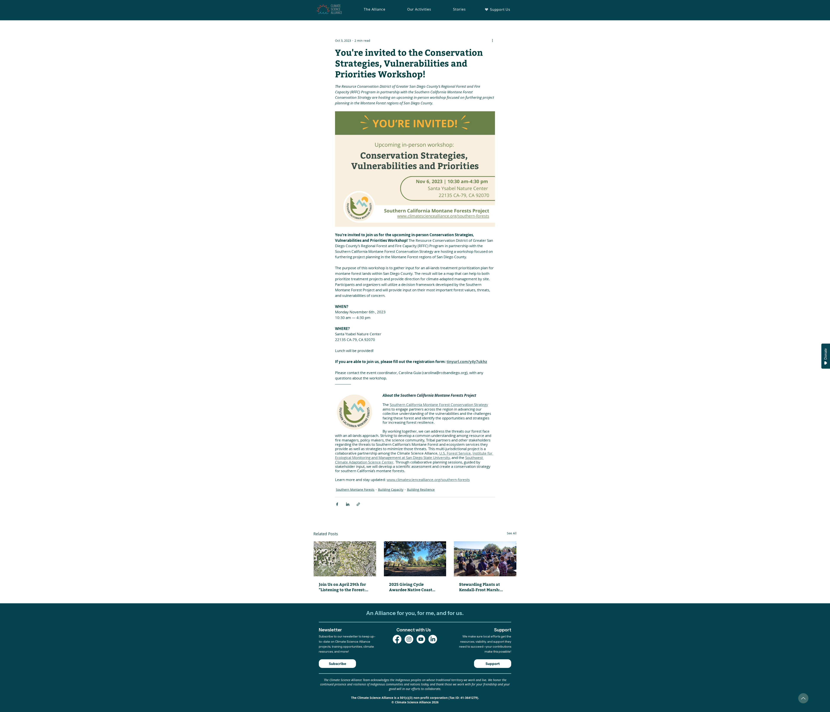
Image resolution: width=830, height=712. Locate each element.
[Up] (803, 698)
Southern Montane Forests (355, 489)
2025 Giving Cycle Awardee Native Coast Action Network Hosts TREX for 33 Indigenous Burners (411, 586)
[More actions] (492, 40)
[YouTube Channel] (421, 639)
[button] (374, 9)
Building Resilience (421, 489)
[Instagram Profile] (409, 639)
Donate (825, 354)
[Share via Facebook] (337, 504)
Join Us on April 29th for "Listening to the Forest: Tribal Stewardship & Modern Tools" (342, 586)
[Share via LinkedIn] (348, 504)
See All (512, 533)
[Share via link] (358, 504)
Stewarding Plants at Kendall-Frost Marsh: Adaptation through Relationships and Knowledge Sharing (479, 586)
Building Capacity (390, 489)
